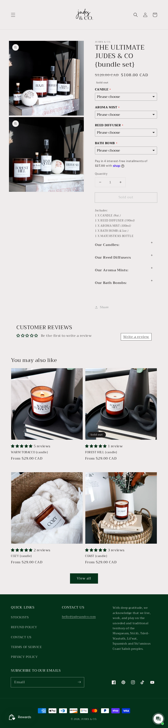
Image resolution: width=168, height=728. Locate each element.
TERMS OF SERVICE (26, 647)
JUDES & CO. (89, 719)
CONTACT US (21, 637)
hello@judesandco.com (79, 616)
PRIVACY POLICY (24, 656)
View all (84, 578)
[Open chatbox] (158, 719)
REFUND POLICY (24, 627)
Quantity (101, 174)
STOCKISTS (20, 617)
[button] (13, 15)
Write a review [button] (136, 337)
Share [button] (104, 307)
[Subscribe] (79, 682)
